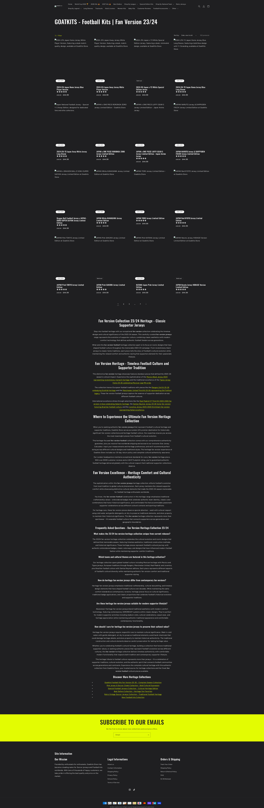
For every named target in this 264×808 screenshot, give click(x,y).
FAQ (162, 775)
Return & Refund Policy (169, 772)
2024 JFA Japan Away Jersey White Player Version (110, 88)
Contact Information (115, 768)
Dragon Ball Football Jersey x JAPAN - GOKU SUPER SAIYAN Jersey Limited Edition (72, 220)
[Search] (199, 6)
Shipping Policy (113, 772)
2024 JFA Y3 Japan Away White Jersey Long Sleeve (72, 152)
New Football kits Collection (133, 697)
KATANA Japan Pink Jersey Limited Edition (150, 286)
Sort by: (176, 35)
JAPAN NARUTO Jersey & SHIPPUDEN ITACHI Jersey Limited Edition (190, 152)
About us (111, 764)
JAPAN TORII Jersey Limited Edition (150, 218)
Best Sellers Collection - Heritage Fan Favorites (133, 691)
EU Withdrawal (166, 779)
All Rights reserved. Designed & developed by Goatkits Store (138, 807)
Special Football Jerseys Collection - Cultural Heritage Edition (133, 688)
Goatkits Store (118, 807)
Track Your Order (167, 764)
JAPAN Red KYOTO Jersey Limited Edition (189, 219)
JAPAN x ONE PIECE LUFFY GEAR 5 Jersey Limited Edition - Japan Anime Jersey (151, 153)
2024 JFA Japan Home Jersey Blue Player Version (70, 88)
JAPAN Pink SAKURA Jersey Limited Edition (110, 286)
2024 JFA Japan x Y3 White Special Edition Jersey (150, 88)
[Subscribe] (148, 734)
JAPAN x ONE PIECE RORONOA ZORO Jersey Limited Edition (110, 152)
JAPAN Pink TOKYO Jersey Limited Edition (70, 286)
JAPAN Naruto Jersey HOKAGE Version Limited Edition (191, 286)
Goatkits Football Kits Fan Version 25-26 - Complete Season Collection (133, 682)
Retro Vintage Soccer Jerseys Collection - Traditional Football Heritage (133, 694)
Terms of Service (114, 782)
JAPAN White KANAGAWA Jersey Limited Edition (109, 219)
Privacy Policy (112, 775)
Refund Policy (112, 779)
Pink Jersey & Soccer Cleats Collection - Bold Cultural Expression (133, 685)
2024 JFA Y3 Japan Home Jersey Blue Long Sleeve (190, 88)
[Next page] (146, 304)
